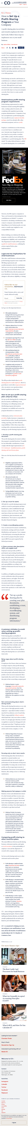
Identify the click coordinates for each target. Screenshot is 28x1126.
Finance (8, 13)
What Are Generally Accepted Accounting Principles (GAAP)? (14, 998)
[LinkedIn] (12, 47)
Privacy (3, 1104)
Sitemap (3, 1109)
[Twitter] (10, 47)
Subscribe (19, 298)
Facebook (4, 1090)
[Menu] (2, 3)
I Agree (14, 1122)
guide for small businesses (9, 244)
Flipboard (4, 1093)
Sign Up (25, 4)
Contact (3, 1101)
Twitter (3, 1087)
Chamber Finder (6, 1038)
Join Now (8, 200)
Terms (2, 1107)
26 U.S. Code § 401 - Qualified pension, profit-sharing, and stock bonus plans (13, 448)
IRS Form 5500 (11, 339)
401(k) (20, 122)
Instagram (4, 1081)
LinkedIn (4, 1084)
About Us (3, 1102)
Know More (9, 1118)
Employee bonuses (14, 865)
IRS (25, 139)
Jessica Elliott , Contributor (10, 44)
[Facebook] (7, 47)
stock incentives (7, 846)
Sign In (20, 4)
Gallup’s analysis (19, 715)
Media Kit (4, 1051)
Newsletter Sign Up (7, 1045)
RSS (2, 1110)
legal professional (21, 385)
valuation (19, 901)
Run (2, 13)
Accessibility (4, 1106)
